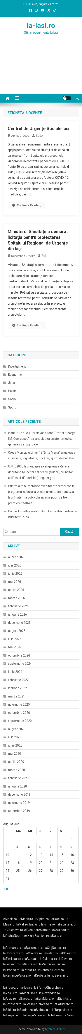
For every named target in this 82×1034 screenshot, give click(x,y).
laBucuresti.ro (33, 947)
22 (61, 863)
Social (12, 399)
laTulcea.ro (56, 1015)
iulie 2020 (14, 737)
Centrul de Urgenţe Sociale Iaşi (38, 128)
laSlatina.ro (25, 1010)
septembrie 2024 (20, 663)
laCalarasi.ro (48, 958)
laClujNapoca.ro (55, 947)
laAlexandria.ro (49, 993)
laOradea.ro (11, 970)
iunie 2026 (15, 573)
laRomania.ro (12, 947)
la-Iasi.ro (41, 25)
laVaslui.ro (11, 993)
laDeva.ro (65, 958)
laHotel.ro (57, 919)
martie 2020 (16, 770)
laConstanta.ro (13, 953)
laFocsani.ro (11, 964)
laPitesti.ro (28, 970)
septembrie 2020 (20, 721)
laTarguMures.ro (34, 1015)
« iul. (6, 889)
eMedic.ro (10, 919)
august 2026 (16, 557)
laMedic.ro (26, 919)
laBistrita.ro (64, 998)
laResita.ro (45, 1004)
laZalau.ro (71, 1015)
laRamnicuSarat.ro (51, 970)
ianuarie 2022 (17, 688)
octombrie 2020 (19, 712)
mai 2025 (14, 647)
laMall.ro (22, 924)
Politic (12, 391)
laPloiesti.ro (68, 953)
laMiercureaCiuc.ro (52, 964)
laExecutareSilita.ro (37, 930)
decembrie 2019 (19, 794)
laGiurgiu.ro (30, 964)
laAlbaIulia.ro (28, 993)
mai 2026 (14, 581)
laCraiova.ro (34, 953)
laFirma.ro (48, 924)
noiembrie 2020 (19, 704)
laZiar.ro (35, 924)
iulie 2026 (14, 565)
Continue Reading (29, 205)
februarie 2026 (18, 606)
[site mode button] (67, 98)
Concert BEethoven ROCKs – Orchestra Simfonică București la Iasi (42, 514)
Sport (12, 407)
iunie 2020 (15, 745)
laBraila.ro (30, 1004)
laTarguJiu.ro (13, 1015)
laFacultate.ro (66, 924)
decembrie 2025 (19, 622)
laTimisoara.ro (13, 958)
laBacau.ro (25, 998)
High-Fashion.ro (38, 935)
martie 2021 (16, 696)
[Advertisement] (41, 70)
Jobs (11, 383)
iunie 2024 (15, 671)
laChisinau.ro (60, 930)
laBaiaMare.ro (44, 998)
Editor (40, 135)
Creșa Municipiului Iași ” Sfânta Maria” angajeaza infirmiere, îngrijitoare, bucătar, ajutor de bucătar (41, 455)
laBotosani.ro (12, 1004)
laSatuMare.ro (63, 1004)
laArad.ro (9, 998)
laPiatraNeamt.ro (15, 935)
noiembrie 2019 (19, 802)
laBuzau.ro (32, 958)
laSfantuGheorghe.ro (48, 987)
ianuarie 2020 (17, 786)
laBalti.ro (56, 935)
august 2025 (16, 631)
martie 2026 (16, 598)
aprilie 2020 (16, 762)
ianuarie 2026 (17, 614)
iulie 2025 (14, 639)
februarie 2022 (18, 680)
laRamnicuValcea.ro (17, 975)
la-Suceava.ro (13, 930)
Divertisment (17, 366)
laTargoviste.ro (62, 1010)
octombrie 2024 (19, 655)
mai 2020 (14, 753)
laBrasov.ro (11, 987)
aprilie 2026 (16, 590)
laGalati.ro (51, 953)
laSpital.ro (42, 919)
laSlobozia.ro (42, 1010)
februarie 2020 (18, 778)
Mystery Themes (55, 1029)
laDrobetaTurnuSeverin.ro (50, 975)
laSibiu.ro (9, 1010)
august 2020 (16, 729)
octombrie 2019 (19, 811)
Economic (15, 374)
